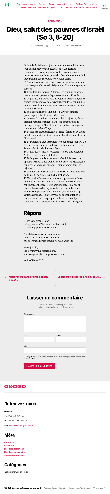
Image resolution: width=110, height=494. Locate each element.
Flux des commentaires (15, 452)
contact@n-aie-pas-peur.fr (21, 425)
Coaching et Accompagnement (26, 488)
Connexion (9, 445)
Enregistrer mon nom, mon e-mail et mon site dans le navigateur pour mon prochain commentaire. (55, 358)
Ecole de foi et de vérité (86, 4)
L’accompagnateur (28, 7)
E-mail (59, 335)
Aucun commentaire (74, 45)
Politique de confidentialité (85, 7)
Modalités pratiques (46, 7)
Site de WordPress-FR (14, 455)
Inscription (9, 442)
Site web (27, 346)
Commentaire (29, 314)
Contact (60, 7)
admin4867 (38, 45)
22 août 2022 (54, 45)
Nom (26, 335)
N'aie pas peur (55, 21)
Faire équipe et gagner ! (27, 4)
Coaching (43, 4)
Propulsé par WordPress (79, 488)
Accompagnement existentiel (61, 4)
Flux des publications (14, 449)
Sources (68, 7)
